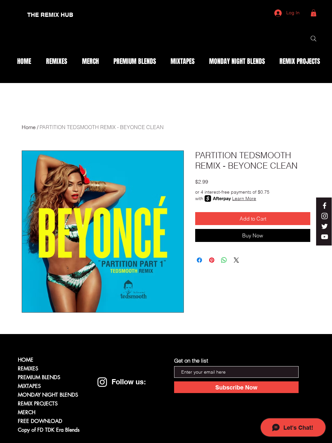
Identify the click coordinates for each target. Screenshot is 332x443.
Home (29, 127)
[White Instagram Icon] (324, 216)
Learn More (244, 198)
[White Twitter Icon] (324, 226)
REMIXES (28, 368)
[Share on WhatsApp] (224, 260)
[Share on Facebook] (199, 260)
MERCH (26, 412)
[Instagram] (102, 382)
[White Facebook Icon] (324, 205)
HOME (25, 359)
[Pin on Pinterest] (212, 260)
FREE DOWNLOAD (40, 421)
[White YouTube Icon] (324, 237)
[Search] (313, 38)
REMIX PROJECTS (38, 403)
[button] (313, 13)
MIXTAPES (29, 386)
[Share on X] (236, 260)
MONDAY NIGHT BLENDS (48, 394)
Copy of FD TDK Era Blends (48, 429)
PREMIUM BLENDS (39, 377)
